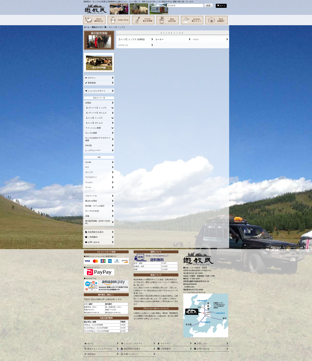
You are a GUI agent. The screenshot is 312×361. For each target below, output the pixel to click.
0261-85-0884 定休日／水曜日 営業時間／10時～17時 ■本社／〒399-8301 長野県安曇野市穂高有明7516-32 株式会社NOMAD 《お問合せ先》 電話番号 (198, 281)
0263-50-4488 (196, 290)
